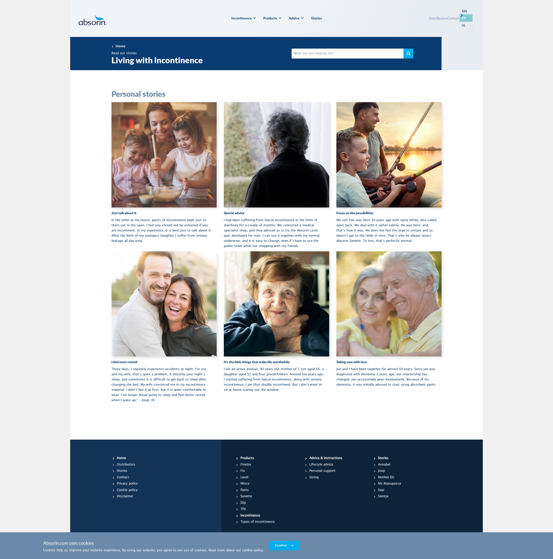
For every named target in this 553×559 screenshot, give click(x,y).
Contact (453, 18)
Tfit (243, 509)
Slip (243, 502)
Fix (242, 470)
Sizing (314, 477)
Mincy (244, 483)
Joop (381, 470)
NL (464, 25)
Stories (316, 18)
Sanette (246, 496)
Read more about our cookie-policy (235, 550)
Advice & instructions (325, 458)
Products (270, 18)
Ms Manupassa (389, 483)
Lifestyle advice (321, 464)
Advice (294, 18)
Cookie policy (127, 490)
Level (244, 477)
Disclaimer (125, 496)
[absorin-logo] (92, 19)
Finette (245, 464)
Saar (381, 490)
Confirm (281, 545)
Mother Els (386, 477)
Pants (244, 490)
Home (121, 46)
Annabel (384, 464)
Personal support (322, 470)
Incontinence (241, 18)
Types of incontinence (257, 521)
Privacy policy (127, 483)
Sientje (383, 496)
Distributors (438, 18)
